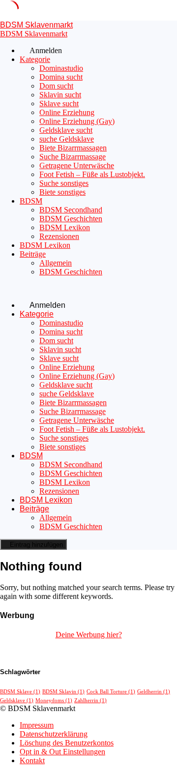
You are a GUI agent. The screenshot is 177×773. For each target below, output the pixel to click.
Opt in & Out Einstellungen (62, 751)
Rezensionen (59, 236)
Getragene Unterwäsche (76, 165)
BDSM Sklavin (63, 691)
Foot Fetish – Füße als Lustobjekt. (92, 174)
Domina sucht (61, 77)
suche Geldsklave (66, 139)
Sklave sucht (59, 103)
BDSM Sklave (20, 691)
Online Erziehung (66, 112)
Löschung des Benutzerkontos (67, 743)
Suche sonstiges (63, 183)
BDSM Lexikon (64, 227)
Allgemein (55, 263)
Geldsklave (16, 700)
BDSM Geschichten (70, 218)
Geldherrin (153, 691)
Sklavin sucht (60, 94)
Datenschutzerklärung (54, 734)
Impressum (37, 725)
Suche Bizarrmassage (72, 156)
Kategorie (35, 59)
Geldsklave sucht (65, 130)
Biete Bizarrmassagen (73, 148)
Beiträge (33, 254)
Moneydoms (53, 700)
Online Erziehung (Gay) (77, 121)
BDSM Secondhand (70, 210)
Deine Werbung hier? (89, 634)
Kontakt (32, 760)
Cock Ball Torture (111, 691)
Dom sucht (56, 86)
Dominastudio (61, 68)
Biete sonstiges (62, 192)
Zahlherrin (90, 700)
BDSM (31, 201)
